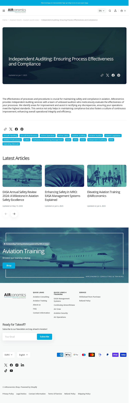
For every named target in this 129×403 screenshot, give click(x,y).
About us (36, 304)
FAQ (35, 308)
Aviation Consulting (41, 296)
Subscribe (44, 335)
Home (5, 20)
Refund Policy (84, 300)
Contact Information (41, 312)
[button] (4, 11)
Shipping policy (84, 393)
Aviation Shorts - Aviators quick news (24, 20)
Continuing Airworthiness (64, 304)
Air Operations (60, 316)
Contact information (37, 393)
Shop (86, 3)
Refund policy (69, 393)
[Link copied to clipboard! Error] (100, 75)
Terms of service (55, 393)
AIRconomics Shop (12, 386)
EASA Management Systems (61, 299)
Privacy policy (8, 393)
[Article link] (22, 186)
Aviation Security (61, 312)
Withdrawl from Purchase (89, 296)
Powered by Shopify (29, 386)
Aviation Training (40, 300)
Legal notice (21, 393)
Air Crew (57, 308)
